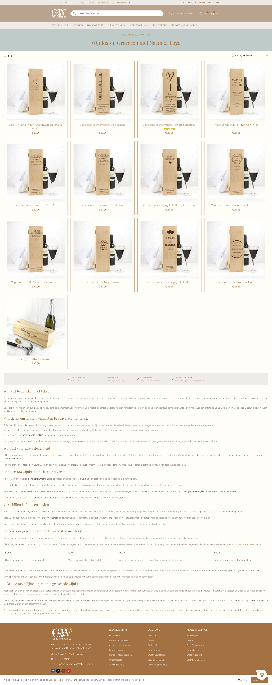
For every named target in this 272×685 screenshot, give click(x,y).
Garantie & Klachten (196, 659)
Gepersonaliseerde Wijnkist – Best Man (36, 205)
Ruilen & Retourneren (118, 640)
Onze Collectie (115, 659)
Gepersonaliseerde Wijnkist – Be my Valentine (35, 282)
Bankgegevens (116, 650)
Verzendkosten (193, 650)
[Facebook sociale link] (53, 671)
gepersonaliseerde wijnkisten (240, 544)
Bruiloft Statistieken (156, 654)
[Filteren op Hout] (236, 93)
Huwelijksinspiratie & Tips (120, 654)
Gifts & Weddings (130, 34)
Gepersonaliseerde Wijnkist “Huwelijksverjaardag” (169, 124)
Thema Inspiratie (116, 664)
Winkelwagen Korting (157, 664)
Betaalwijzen (192, 635)
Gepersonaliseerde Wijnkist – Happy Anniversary (169, 205)
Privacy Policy (115, 635)
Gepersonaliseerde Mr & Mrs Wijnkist (102, 282)
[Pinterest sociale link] (68, 671)
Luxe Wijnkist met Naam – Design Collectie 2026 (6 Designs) (36, 126)
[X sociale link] (58, 671)
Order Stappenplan (195, 645)
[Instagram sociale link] (63, 671)
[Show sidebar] (8, 56)
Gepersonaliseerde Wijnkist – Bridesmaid (103, 205)
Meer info (243, 679)
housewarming (33, 544)
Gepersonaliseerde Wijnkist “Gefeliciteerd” (102, 124)
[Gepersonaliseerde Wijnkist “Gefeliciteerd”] (103, 93)
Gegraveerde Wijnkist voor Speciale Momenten (236, 205)
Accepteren (259, 679)
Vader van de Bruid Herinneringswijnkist (236, 124)
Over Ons (152, 635)
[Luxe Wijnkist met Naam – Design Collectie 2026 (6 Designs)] (36, 93)
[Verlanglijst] (200, 13)
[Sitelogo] (59, 13)
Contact (151, 640)
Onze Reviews (154, 650)
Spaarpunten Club (156, 659)
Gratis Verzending (194, 654)
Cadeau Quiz (153, 645)
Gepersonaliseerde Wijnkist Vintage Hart (236, 282)
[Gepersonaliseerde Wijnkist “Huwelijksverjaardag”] (169, 93)
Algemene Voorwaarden (120, 645)
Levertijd (190, 640)
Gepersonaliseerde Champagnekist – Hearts (169, 282)
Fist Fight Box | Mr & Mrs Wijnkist (35, 359)
